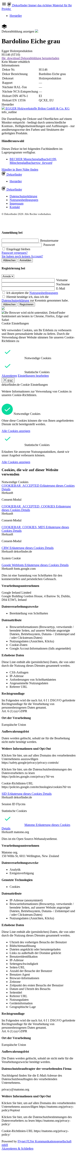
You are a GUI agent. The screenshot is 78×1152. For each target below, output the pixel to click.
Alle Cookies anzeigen (16, 431)
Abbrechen (9, 260)
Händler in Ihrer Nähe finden (20, 169)
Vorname (62, 280)
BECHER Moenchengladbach (33, 160)
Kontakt (15, 207)
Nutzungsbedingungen (24, 200)
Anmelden (25, 260)
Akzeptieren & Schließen (17, 1148)
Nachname (63, 284)
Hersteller (16, 15)
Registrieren (26, 304)
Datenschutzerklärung (23, 196)
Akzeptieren (9, 375)
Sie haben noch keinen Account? (22, 256)
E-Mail (60, 288)
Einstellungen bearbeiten (33, 375)
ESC (10, 380)
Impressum (16, 203)
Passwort (49, 244)
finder (14, 174)
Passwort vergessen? (15, 252)
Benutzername (49, 240)
